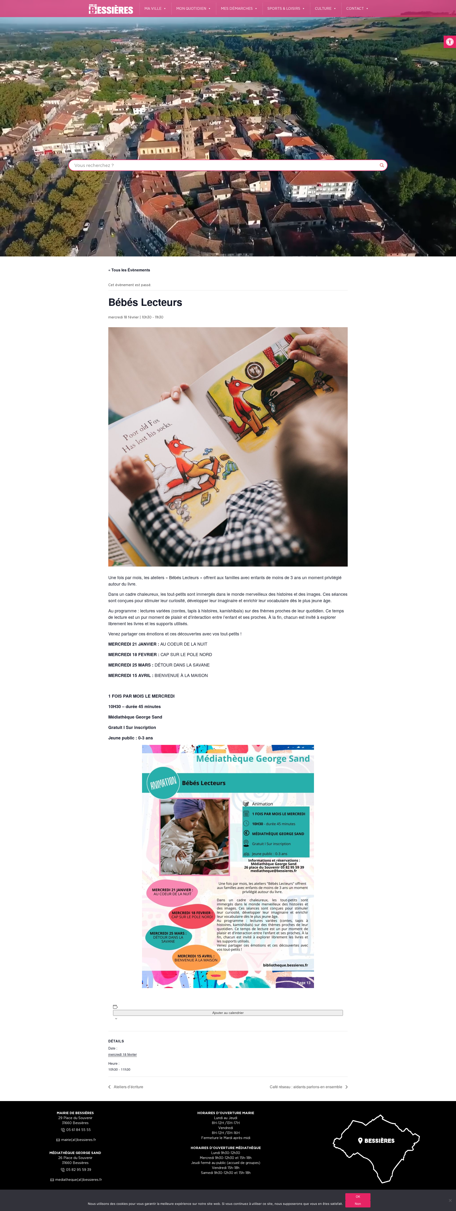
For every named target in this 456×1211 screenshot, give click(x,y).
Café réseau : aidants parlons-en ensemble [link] (306, 1086)
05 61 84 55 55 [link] (75, 1129)
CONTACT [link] (355, 8)
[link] (450, 42)
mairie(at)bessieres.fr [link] (75, 1139)
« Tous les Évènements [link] (129, 270)
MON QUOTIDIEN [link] (191, 8)
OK (358, 1196)
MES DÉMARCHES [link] (237, 8)
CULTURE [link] (323, 8)
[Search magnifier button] (382, 165)
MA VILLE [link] (153, 8)
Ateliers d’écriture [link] (128, 1086)
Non (358, 1204)
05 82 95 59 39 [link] (75, 1169)
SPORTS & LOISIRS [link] (283, 8)
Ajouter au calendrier (228, 1013)
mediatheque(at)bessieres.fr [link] (75, 1179)
